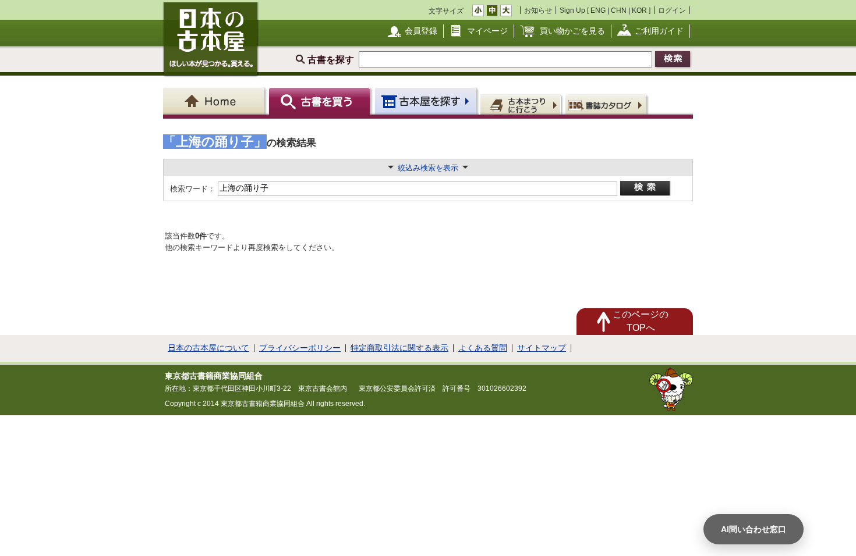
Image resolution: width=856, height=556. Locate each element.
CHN (619, 10)
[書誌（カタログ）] (607, 104)
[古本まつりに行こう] (522, 104)
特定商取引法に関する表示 (399, 347)
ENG (598, 10)
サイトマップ (541, 347)
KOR (639, 10)
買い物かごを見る (572, 30)
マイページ (487, 30)
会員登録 (421, 30)
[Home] (215, 101)
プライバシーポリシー (300, 347)
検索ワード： (192, 188)
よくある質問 (482, 347)
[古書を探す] (321, 101)
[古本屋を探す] (426, 101)
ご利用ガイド (659, 30)
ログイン (672, 10)
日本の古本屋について (208, 347)
